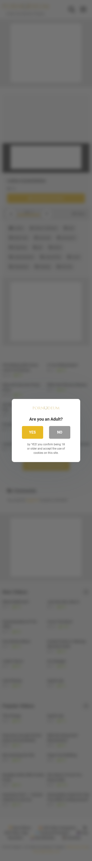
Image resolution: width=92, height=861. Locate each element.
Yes (32, 432)
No (59, 432)
